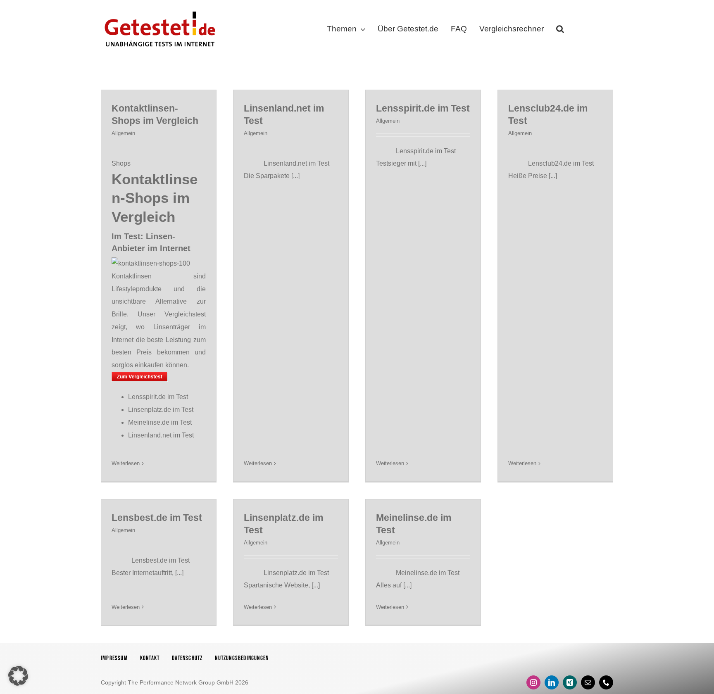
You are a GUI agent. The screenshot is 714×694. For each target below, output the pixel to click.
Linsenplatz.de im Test (160, 409)
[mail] (588, 682)
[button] (560, 30)
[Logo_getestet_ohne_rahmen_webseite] (158, 9)
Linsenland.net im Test (161, 435)
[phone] (606, 682)
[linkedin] (552, 682)
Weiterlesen (126, 463)
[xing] (570, 682)
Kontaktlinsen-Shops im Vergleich (155, 197)
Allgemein (123, 133)
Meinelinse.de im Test (160, 422)
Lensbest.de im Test (157, 517)
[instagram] (533, 682)
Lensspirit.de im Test (158, 396)
